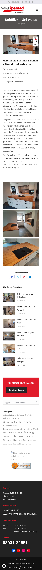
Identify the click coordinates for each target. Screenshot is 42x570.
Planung (29, 432)
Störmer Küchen (7, 444)
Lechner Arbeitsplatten (14, 429)
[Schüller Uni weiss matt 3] (21, 252)
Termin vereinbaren (16, 390)
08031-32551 (13, 510)
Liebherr (29, 429)
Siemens (27, 439)
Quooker (6, 436)
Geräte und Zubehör (12, 422)
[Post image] (9, 297)
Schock (30, 436)
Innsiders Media (27, 567)
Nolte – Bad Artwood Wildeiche (26, 308)
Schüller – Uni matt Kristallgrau (25, 295)
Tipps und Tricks (18, 444)
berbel (28, 414)
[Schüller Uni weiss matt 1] (21, 195)
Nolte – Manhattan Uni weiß (26, 321)
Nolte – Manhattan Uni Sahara (26, 347)
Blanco (7, 418)
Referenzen (17, 436)
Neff (5, 432)
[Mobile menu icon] (37, 10)
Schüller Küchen (12, 439)
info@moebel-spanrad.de (22, 513)
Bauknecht (20, 415)
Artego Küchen (9, 415)
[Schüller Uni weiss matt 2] (21, 223)
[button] (4, 566)
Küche (27, 422)
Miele (36, 428)
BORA (15, 418)
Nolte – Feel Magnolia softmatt (26, 334)
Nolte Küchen (16, 432)
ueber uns (28, 444)
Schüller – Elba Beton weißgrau (26, 360)
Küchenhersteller (10, 425)
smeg (34, 440)
